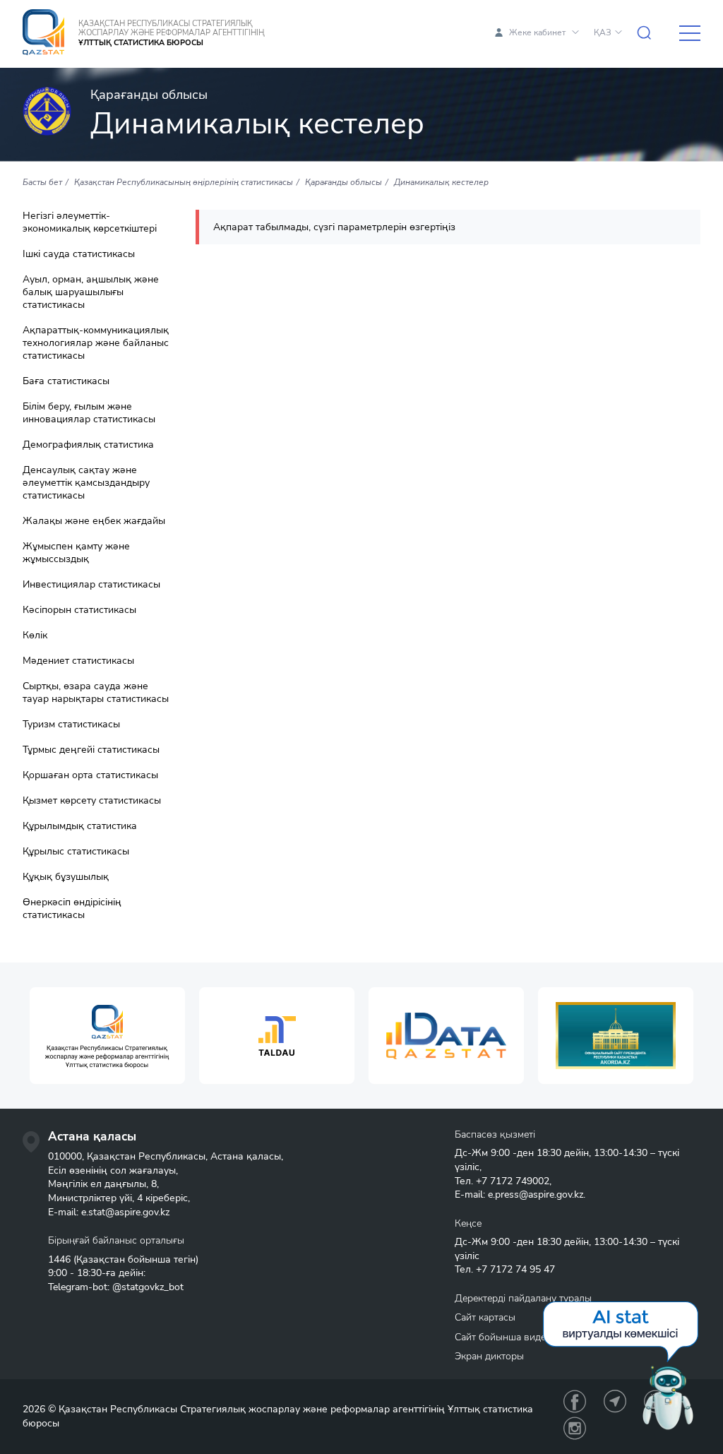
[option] (107, 1035)
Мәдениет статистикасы (78, 661)
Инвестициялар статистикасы (91, 584)
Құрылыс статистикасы (76, 851)
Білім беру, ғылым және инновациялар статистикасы (89, 413)
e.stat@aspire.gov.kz (125, 1212)
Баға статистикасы (66, 381)
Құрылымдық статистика (80, 826)
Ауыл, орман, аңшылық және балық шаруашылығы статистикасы (91, 292)
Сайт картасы (485, 1317)
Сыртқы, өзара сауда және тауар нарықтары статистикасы (96, 692)
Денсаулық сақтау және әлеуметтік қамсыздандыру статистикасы (86, 483)
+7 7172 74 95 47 (515, 1269)
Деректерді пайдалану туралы (523, 1298)
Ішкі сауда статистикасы (79, 254)
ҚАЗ (602, 32)
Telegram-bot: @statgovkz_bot (116, 1287)
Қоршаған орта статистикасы (90, 775)
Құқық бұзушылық (66, 877)
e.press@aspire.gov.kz (535, 1194)
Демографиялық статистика (88, 445)
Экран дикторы (489, 1356)
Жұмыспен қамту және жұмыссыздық (76, 553)
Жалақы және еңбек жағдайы (94, 521)
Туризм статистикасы (71, 724)
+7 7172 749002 (512, 1181)
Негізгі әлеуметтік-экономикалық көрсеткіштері (90, 222)
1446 (59, 1259)
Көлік (35, 635)
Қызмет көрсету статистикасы (92, 800)
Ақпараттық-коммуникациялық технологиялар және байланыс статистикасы (96, 343)
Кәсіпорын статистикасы (79, 610)
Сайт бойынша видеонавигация (527, 1337)
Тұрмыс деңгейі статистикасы (91, 750)
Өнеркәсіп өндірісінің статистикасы (72, 909)
